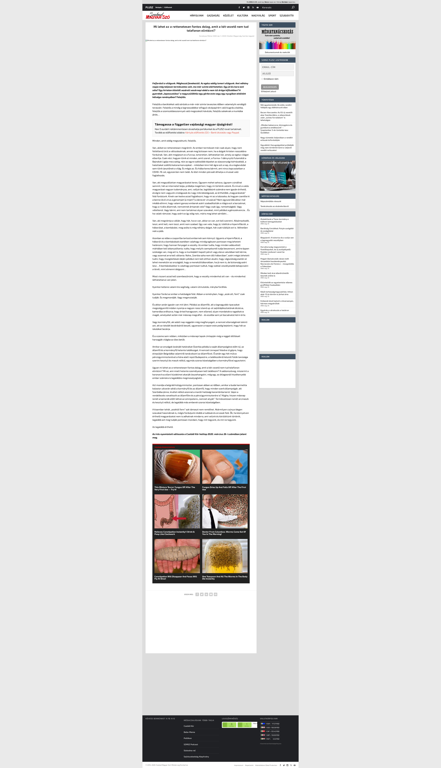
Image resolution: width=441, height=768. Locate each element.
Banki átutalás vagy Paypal (225, 132)
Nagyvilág (258, 15)
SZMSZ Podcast (191, 744)
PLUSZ (149, 7)
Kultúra (242, 15)
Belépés (158, 7)
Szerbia (245, 36)
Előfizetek (168, 7)
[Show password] (290, 73)
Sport (272, 15)
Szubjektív (287, 15)
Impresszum (238, 765)
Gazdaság (213, 15)
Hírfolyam (197, 15)
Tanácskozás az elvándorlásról (274, 206)
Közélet (228, 15)
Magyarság (237, 36)
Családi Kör (189, 726)
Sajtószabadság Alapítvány (196, 756)
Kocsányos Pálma (205, 36)
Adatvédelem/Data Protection (266, 765)
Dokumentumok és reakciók (277, 52)
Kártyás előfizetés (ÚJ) (197, 132)
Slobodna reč (190, 750)
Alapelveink (249, 765)
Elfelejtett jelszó (268, 91)
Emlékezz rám (270, 78)
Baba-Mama (189, 732)
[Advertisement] (201, 62)
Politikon (188, 738)
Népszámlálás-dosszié (270, 201)
